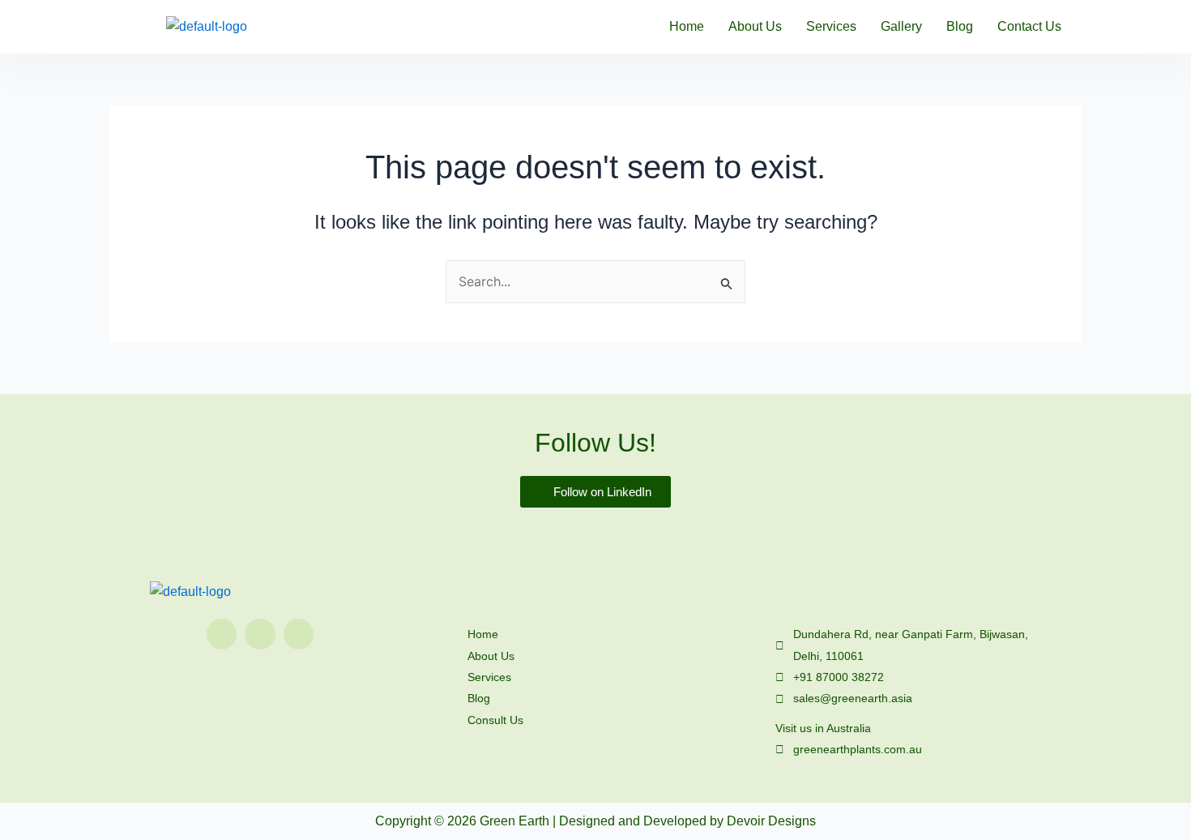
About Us (755, 26)
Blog (959, 26)
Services (831, 26)
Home (686, 26)
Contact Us (1029, 26)
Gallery (901, 26)
